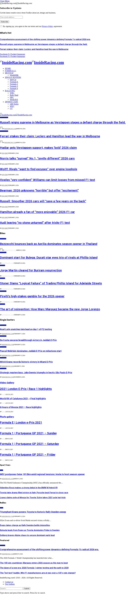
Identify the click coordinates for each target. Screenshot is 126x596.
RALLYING (10, 91)
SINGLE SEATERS (13, 77)
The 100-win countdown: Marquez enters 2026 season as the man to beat (34, 563)
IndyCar (13, 80)
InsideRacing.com (10, 128)
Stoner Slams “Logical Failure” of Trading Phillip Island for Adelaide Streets (51, 283)
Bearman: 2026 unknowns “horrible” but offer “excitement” (39, 190)
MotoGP (3, 238)
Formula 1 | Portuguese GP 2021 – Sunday (28, 433)
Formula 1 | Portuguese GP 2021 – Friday (27, 454)
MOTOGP (9, 73)
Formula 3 (14, 86)
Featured (2, 545)
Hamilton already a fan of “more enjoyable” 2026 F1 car (37, 212)
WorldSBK (14, 75)
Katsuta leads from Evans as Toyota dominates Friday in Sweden (30, 530)
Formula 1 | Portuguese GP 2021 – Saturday (29, 444)
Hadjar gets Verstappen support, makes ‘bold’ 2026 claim (38, 147)
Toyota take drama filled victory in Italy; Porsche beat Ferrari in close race (34, 492)
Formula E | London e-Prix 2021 (21, 422)
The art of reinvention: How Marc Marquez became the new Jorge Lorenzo (50, 309)
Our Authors (10, 584)
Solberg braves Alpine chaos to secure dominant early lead (27, 535)
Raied (3, 394)
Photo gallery (7, 416)
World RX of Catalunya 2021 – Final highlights (23, 398)
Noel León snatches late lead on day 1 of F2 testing (26, 329)
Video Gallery (7, 382)
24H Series (14, 104)
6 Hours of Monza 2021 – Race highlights (21, 407)
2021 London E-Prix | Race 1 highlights (26, 389)
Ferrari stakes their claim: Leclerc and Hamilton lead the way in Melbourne (34, 49)
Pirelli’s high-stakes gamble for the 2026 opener (32, 296)
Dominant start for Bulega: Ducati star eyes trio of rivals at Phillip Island (48, 257)
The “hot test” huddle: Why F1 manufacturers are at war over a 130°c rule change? (38, 573)
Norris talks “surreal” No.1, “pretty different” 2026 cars (37, 158)
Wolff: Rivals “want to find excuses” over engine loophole (38, 169)
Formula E (14, 82)
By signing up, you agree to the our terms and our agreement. (32, 26)
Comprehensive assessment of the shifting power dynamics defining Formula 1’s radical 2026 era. (45, 39)
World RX (14, 100)
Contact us (9, 582)
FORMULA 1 (10, 71)
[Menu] (1, 113)
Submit (26, 588)
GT (11, 108)
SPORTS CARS (11, 102)
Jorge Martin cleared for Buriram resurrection (31, 270)
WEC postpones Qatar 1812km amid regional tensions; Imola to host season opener (42, 474)
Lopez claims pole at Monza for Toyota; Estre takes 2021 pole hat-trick (33, 497)
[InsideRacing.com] (63, 62)
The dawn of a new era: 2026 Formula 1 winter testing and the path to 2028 (34, 568)
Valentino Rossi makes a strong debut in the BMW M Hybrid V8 (28, 488)
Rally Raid (14, 95)
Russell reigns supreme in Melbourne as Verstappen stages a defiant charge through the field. (43, 44)
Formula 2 (14, 84)
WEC (12, 106)
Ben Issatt (5, 153)
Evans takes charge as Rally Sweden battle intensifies (25, 525)
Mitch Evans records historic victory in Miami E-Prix (26, 362)
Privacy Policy (47, 26)
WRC (12, 93)
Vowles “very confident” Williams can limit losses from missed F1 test (47, 180)
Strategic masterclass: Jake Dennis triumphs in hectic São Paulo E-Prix (36, 372)
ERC (12, 97)
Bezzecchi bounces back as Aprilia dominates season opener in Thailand (48, 244)
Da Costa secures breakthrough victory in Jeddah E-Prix (28, 340)
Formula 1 (4, 117)
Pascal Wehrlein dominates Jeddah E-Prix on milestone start (31, 351)
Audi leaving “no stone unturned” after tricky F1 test (35, 222)
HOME (8, 68)
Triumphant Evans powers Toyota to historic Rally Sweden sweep (33, 512)
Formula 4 (14, 88)
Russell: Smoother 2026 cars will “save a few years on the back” (43, 201)
